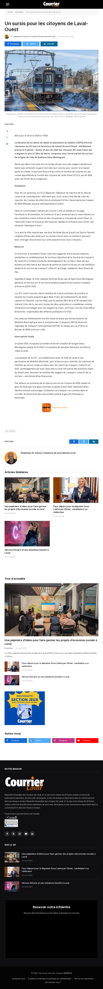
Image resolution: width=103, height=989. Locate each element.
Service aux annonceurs (84, 979)
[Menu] (7, 4)
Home (10, 12)
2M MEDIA (68, 973)
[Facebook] (7, 131)
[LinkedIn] (7, 143)
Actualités (19, 12)
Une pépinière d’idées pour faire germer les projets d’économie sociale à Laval (26, 508)
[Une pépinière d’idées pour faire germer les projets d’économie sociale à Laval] (27, 490)
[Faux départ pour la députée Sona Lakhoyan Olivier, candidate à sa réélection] (75, 490)
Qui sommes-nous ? (53, 982)
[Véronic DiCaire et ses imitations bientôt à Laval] (27, 533)
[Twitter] (7, 137)
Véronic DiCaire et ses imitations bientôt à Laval (27, 551)
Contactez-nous (18, 979)
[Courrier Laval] (51, 4)
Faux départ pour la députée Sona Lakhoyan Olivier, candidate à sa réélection (71, 509)
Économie (9, 648)
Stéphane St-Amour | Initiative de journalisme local (34, 36)
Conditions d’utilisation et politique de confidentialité (49, 979)
